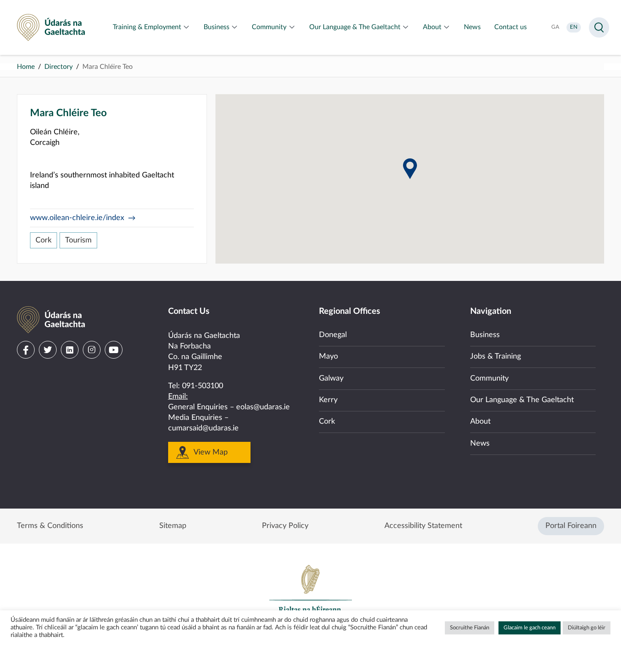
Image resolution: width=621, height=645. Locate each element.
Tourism (78, 240)
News (480, 443)
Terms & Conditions (50, 526)
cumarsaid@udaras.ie (203, 428)
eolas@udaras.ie (263, 407)
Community (489, 378)
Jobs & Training (495, 356)
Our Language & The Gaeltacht (522, 400)
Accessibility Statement (423, 526)
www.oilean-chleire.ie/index (77, 218)
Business (485, 335)
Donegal (333, 335)
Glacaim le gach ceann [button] (530, 628)
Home (26, 66)
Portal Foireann (570, 526)
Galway (331, 378)
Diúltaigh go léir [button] (586, 628)
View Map (210, 452)
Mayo (328, 356)
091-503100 (202, 386)
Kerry (328, 400)
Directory (58, 66)
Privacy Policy (285, 526)
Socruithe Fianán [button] (469, 628)
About (480, 421)
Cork (43, 240)
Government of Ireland (310, 593)
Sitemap (172, 526)
